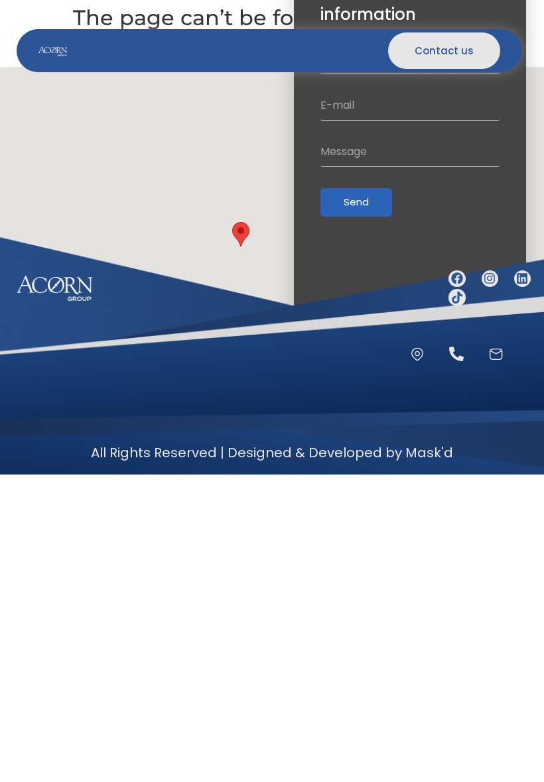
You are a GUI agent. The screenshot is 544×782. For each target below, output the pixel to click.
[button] (226, 46)
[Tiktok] (456, 297)
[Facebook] (456, 278)
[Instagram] (490, 278)
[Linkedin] (522, 278)
